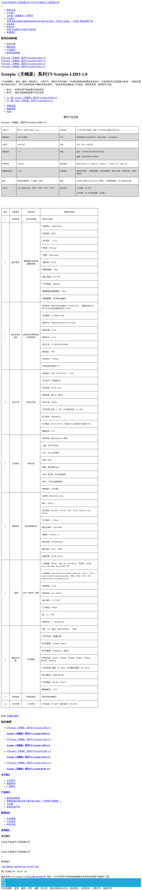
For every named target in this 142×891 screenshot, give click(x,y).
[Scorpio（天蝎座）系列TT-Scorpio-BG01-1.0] (29, 763)
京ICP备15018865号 (36, 876)
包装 (9, 111)
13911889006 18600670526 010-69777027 (20, 866)
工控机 (10, 804)
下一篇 (30, 100)
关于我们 (5, 774)
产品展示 (11, 50)
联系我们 (5, 830)
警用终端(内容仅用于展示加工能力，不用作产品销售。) (34, 801)
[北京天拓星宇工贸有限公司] (71, 2)
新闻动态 (5, 812)
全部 (9, 21)
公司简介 (11, 780)
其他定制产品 (13, 807)
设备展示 (11, 783)
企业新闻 (11, 818)
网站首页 (11, 10)
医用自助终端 (13, 52)
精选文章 (11, 824)
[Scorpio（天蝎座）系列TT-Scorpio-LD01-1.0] (29, 751)
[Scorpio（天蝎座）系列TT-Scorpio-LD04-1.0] (29, 728)
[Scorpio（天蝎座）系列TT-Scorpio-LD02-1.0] (29, 739)
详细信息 (11, 106)
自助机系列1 (13, 716)
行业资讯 (11, 821)
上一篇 (32, 97)
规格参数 (11, 108)
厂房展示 (11, 786)
